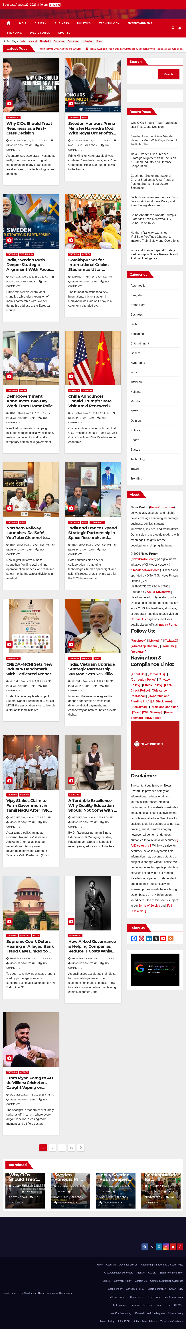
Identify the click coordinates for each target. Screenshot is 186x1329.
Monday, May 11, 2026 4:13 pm (91, 413)
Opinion (136, 420)
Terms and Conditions (171, 1321)
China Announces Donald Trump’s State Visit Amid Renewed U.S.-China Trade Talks (92, 403)
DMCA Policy (176, 1289)
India (23, 23)
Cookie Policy (115, 1289)
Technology (109, 23)
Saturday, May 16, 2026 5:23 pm (92, 277)
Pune (99, 41)
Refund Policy (107, 1321)
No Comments (68, 1202)
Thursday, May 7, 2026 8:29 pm (30, 545)
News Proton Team (84, 281)
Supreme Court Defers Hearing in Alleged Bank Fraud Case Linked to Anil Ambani (30, 948)
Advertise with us (128, 1264)
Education (74, 795)
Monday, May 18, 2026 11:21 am (29, 277)
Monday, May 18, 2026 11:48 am (91, 140)
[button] (173, 27)
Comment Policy (123, 1281)
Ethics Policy (153, 1297)
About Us (111, 1264)
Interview (137, 382)
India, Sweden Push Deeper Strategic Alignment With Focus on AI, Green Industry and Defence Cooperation (28, 272)
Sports (64, 32)
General (86, 658)
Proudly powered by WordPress (20, 1293)
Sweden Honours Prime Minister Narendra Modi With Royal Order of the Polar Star (91, 130)
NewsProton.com (162, 507)
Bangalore (59, 41)
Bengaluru (73, 41)
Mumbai (33, 41)
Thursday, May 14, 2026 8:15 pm (30, 413)
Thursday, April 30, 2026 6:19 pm (93, 958)
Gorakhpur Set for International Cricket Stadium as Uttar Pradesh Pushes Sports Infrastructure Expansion (91, 272)
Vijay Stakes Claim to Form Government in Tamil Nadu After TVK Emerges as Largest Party (27, 810)
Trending (14, 32)
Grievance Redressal (141, 1305)
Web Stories (40, 32)
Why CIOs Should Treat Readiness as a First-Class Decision (29, 128)
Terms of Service (150, 905)
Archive (141, 1272)
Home (99, 1264)
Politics (84, 23)
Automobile (138, 285)
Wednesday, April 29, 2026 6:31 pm (32, 1095)
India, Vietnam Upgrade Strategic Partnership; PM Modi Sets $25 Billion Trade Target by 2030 (91, 671)
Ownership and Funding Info (150, 1313)
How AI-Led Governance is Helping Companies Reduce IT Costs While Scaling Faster (92, 948)
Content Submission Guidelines (166, 1281)
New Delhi (45, 41)
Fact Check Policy (173, 1297)
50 (71, 1148)
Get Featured (120, 1305)
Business (61, 23)
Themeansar (65, 1293)
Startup (135, 449)
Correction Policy (135, 1289)
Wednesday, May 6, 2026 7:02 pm (30, 817)
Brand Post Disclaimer (171, 1272)
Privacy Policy (175, 1313)
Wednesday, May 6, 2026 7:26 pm (30, 681)
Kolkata (136, 391)
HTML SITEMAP (174, 1305)
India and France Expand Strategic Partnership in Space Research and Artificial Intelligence (92, 535)
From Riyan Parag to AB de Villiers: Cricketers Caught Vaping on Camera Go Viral (29, 1085)
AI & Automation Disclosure (118, 1272)
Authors (152, 1272)
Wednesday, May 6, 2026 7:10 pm (92, 681)
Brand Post (13, 118)
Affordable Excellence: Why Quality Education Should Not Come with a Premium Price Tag (92, 807)
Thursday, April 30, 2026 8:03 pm (31, 958)
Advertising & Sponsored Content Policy (162, 1264)
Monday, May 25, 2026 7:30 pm (29, 140)
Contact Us (141, 1281)
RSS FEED (124, 1321)
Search (136, 62)
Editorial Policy (116, 1297)
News (134, 411)
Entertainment (140, 23)
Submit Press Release (145, 1321)
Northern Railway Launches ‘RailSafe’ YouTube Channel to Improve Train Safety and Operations (31, 538)
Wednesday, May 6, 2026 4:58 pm (92, 817)
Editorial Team (135, 1297)
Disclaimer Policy (156, 1289)
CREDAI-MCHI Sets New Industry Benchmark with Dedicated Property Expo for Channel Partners (30, 674)
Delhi (23, 390)
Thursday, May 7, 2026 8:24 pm (92, 545)
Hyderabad (87, 41)
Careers (106, 1281)
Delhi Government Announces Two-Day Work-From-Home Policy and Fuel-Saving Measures (30, 406)
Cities (40, 23)
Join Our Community (121, 1313)
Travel (135, 468)
